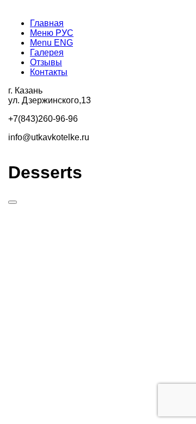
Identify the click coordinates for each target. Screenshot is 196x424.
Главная (47, 23)
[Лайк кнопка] (12, 202)
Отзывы (46, 62)
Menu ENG (51, 42)
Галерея (47, 52)
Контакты (49, 72)
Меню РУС (52, 33)
